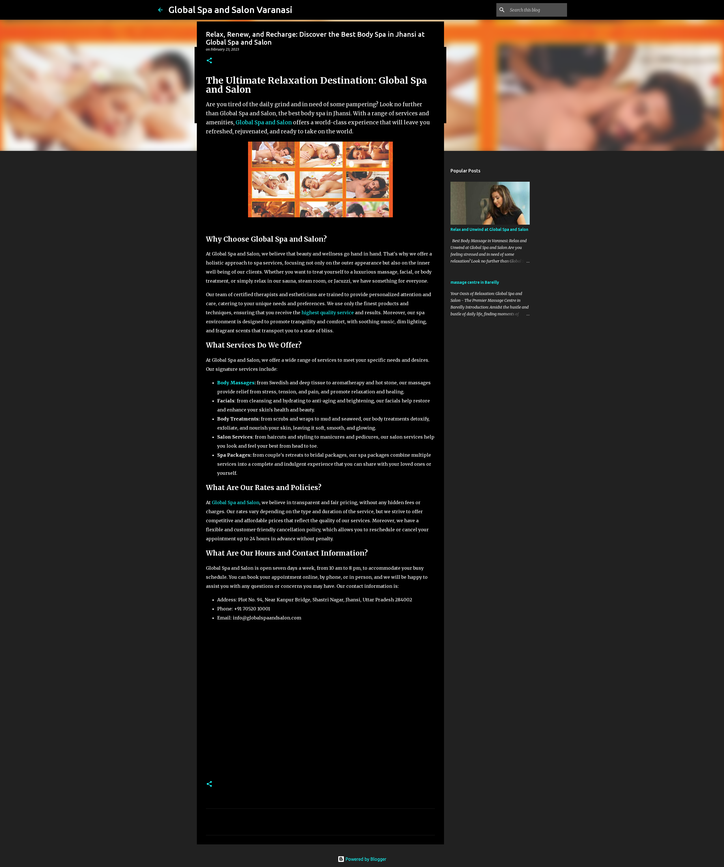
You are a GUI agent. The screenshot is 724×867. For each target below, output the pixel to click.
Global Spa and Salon (264, 122)
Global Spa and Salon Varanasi (230, 10)
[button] (209, 61)
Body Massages (236, 382)
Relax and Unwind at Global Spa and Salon (489, 229)
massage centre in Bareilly (475, 282)
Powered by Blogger (365, 859)
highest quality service (327, 312)
